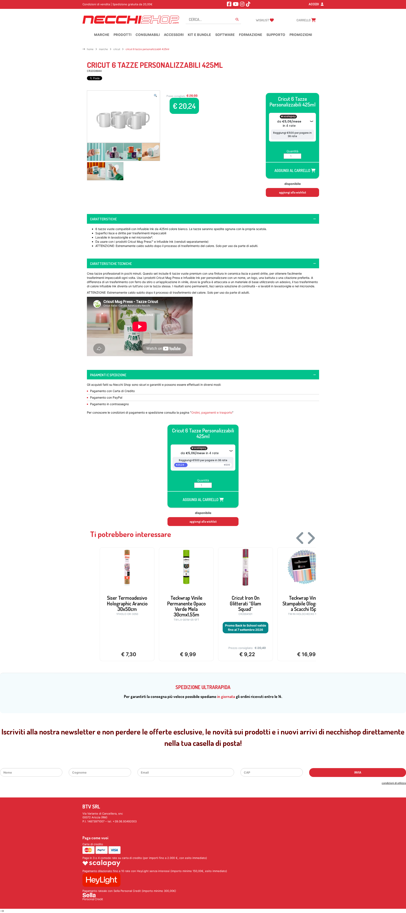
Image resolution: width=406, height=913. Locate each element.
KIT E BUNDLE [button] (199, 35)
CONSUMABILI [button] (148, 35)
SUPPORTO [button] (275, 35)
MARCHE (103, 49)
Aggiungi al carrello (292, 170)
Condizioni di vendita (96, 4)
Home (90, 49)
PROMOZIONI (300, 35)
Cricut (116, 49)
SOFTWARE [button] (225, 35)
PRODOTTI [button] (122, 35)
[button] (155, 95)
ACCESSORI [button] (174, 35)
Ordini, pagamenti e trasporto (211, 412)
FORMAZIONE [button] (250, 35)
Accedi (314, 4)
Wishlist (263, 20)
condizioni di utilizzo (394, 783)
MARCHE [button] (101, 35)
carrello (303, 20)
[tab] (203, 219)
